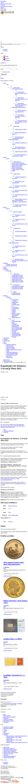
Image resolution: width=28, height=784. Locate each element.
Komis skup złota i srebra (12, 353)
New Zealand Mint (16, 321)
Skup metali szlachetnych (12, 352)
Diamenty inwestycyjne (11, 264)
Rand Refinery (15, 326)
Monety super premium (17, 165)
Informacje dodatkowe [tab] (8, 430)
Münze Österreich (16, 317)
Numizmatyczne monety (17, 288)
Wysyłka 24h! (6, 340)
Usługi (4, 343)
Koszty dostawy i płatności (9, 717)
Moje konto (6, 722)
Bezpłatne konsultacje (11, 344)
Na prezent (5, 269)
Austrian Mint (15, 302)
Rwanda (14, 331)
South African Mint (16, 334)
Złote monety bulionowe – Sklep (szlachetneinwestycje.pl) (10, 479)
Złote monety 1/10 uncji (12, 425)
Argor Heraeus (15, 299)
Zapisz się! (3, 706)
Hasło (2, 69)
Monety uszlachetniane (17, 168)
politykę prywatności (12, 703)
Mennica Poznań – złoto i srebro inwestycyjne (16, 736)
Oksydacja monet (10, 347)
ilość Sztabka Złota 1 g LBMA (10, 644)
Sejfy (4, 342)
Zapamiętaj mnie (6, 71)
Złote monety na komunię (18, 286)
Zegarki (5, 268)
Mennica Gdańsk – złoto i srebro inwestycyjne (16, 742)
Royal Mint (14, 330)
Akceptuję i (12, 703)
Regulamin (5, 718)
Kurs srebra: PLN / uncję (3, 2)
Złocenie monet (9, 345)
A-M (10, 298)
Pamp (13, 322)
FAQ (4, 714)
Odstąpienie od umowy (8, 720)
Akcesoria (5, 755)
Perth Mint (14, 324)
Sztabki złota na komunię (17, 277)
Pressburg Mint (15, 325)
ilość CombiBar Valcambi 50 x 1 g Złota (12, 682)
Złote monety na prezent (17, 287)
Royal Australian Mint (17, 327)
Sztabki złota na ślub (16, 279)
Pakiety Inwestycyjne (17, 166)
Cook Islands (15, 307)
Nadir (13, 320)
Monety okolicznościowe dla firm (14, 349)
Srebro (4, 157)
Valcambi (14, 336)
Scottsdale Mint (15, 333)
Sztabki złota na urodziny (18, 281)
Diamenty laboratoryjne (11, 265)
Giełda (7, 351)
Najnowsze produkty (14, 139)
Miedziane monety (16, 293)
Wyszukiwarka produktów (7, 44)
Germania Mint (15, 308)
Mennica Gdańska (16, 313)
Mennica (5, 295)
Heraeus (14, 309)
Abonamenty (6, 733)
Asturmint (14, 300)
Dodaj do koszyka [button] (7, 576)
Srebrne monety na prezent (18, 169)
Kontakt (5, 730)
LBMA (13, 312)
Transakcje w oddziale (8, 727)
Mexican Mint (15, 315)
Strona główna (6, 359)
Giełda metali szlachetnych (9, 756)
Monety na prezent (10, 348)
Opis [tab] (4, 429)
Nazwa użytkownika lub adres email (9, 65)
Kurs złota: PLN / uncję (6, 5)
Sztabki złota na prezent (17, 280)
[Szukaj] (1, 45)
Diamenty (5, 263)
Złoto (4, 83)
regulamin (20, 703)
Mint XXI (14, 316)
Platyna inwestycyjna (8, 753)
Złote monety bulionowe (17, 88)
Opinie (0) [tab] (5, 432)
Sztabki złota (6, 747)
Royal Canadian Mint (17, 329)
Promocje (5, 339)
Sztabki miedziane (16, 294)
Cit (12, 306)
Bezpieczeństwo (7, 715)
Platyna (5, 207)
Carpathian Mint (15, 304)
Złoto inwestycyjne (7, 361)
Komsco (14, 311)
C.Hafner (14, 303)
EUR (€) (5, 49)
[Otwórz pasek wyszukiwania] (1, 42)
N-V (10, 318)
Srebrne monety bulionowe (18, 163)
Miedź (13, 170)
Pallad (4, 267)
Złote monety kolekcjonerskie (18, 107)
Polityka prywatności (8, 719)
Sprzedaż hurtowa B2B (11, 354)
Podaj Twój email (5, 702)
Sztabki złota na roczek (17, 275)
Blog (4, 732)
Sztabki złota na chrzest (17, 276)
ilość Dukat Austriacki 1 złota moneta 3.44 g (13, 608)
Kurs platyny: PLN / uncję (7, 7)
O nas (4, 729)
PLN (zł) (5, 50)
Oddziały (5, 734)
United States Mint (16, 335)
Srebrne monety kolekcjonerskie (19, 164)
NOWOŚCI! (6, 338)
